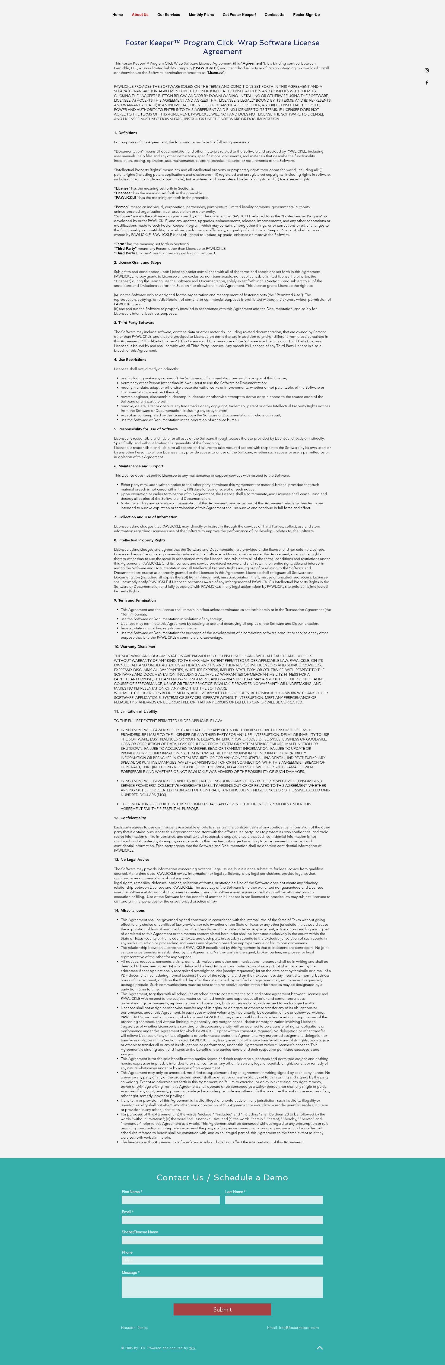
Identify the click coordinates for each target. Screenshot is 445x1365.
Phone (127, 1252)
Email (128, 1211)
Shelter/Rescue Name (140, 1232)
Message (131, 1272)
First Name (132, 1191)
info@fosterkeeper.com (299, 1327)
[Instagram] (426, 70)
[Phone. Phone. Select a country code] (129, 1260)
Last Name (235, 1191)
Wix (192, 1348)
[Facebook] (426, 82)
